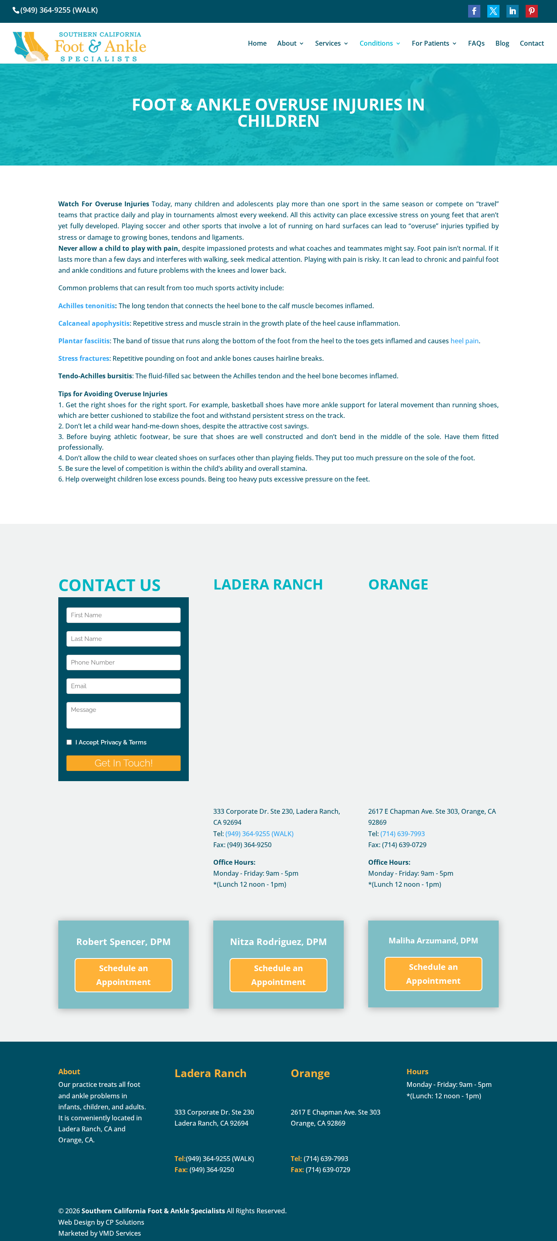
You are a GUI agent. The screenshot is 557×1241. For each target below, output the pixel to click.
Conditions (376, 44)
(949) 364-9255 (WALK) (59, 10)
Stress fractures (83, 358)
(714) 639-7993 (325, 1158)
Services (328, 44)
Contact (532, 44)
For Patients (430, 44)
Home (257, 44)
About (286, 44)
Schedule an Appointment (123, 975)
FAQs (476, 44)
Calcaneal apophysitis (94, 323)
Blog (502, 44)
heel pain (465, 340)
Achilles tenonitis (86, 305)
